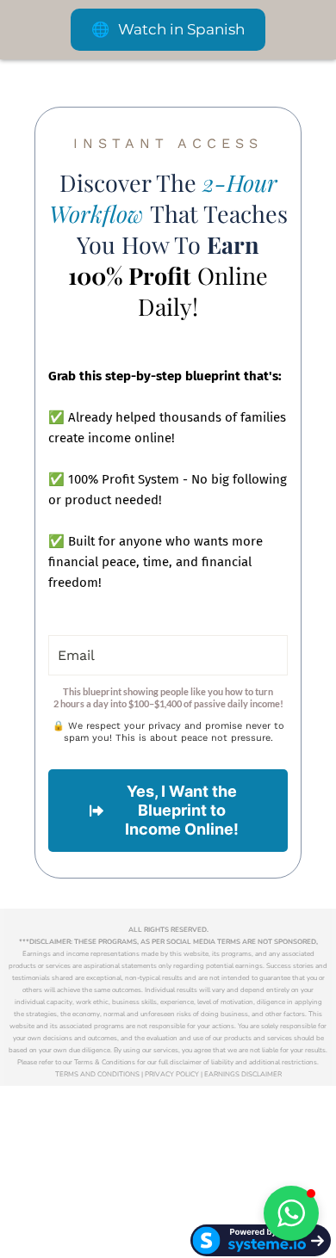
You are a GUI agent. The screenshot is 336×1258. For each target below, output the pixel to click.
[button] (291, 1213)
